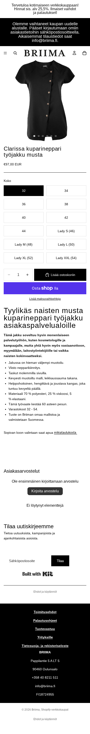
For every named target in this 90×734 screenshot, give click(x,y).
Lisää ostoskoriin (63, 275)
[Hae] (15, 53)
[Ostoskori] (84, 53)
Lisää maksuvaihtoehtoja (45, 298)
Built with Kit (37, 574)
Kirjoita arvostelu (45, 491)
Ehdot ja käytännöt (45, 591)
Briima (36, 709)
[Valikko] (5, 53)
